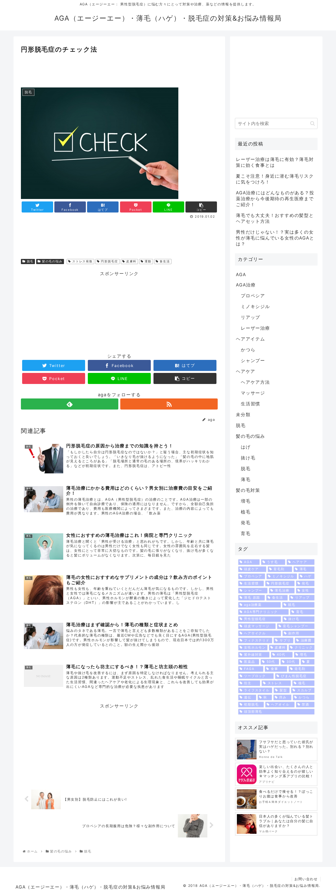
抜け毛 (248, 457)
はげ (246, 447)
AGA (241, 274)
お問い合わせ (306, 879)
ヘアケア (245, 371)
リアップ (250, 317)
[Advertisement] (119, 68)
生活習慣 (250, 403)
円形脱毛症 (109, 261)
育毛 (246, 533)
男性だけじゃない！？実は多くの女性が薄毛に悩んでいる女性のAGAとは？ (275, 237)
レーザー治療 (255, 328)
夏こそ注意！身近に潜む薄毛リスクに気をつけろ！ (275, 178)
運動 (147, 261)
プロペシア (253, 295)
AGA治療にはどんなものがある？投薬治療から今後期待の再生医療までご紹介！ (275, 198)
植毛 (246, 511)
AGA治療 (246, 284)
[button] (312, 123)
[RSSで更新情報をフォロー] (169, 404)
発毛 (246, 522)
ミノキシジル (255, 306)
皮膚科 (130, 261)
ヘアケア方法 (255, 382)
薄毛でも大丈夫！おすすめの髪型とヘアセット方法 (275, 218)
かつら (248, 349)
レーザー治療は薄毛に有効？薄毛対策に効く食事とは (275, 162)
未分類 (243, 414)
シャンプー (253, 360)
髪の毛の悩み (51, 261)
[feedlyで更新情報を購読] (69, 404)
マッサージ (253, 393)
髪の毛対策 (248, 490)
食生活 (164, 261)
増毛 (246, 501)
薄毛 (246, 479)
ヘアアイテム (250, 338)
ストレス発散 (82, 261)
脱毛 (29, 261)
